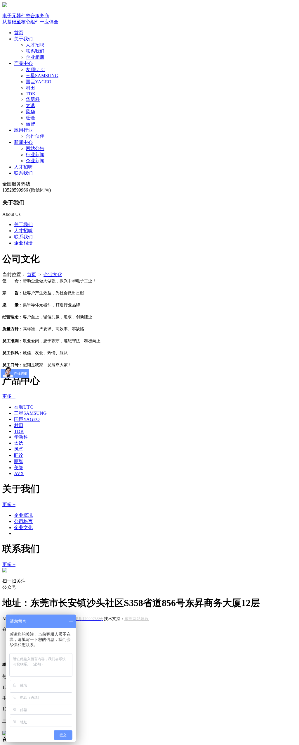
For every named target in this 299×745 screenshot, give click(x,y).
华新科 (33, 99)
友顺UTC (35, 69)
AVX (19, 473)
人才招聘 (35, 44)
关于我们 (23, 38)
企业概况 (23, 515)
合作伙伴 (35, 136)
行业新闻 (35, 154)
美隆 (18, 467)
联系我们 (35, 51)
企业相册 (35, 57)
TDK (31, 93)
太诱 (30, 105)
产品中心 (23, 63)
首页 (18, 32)
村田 (30, 87)
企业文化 (53, 274)
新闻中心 (23, 142)
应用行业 (23, 130)
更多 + (8, 396)
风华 (30, 111)
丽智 (30, 123)
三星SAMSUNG (42, 75)
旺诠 (30, 117)
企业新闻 (35, 160)
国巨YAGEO (38, 81)
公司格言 (23, 521)
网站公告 (35, 148)
